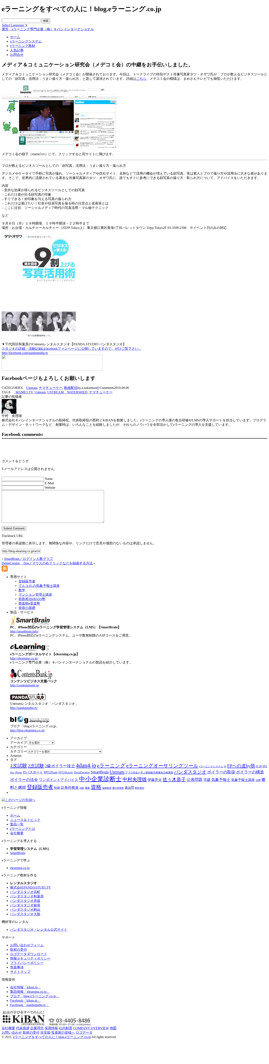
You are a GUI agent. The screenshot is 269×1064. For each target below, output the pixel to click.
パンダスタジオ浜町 (25, 892)
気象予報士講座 (243, 780)
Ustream (31, 388)
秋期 (57, 787)
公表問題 (195, 779)
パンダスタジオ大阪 (25, 914)
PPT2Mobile (65, 772)
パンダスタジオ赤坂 (25, 900)
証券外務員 (70, 787)
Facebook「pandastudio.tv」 (29, 1005)
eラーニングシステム (211, 766)
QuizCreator (82, 772)
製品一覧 (17, 824)
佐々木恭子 (174, 779)
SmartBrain (100, 772)
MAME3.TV (24, 392)
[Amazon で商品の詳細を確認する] (39, 337)
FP (225, 766)
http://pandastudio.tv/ (24, 708)
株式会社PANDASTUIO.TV (30, 887)
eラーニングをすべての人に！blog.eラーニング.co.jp (52, 1037)
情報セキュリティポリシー (30, 958)
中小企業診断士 (100, 779)
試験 (81, 788)
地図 (113, 1028)
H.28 (259, 766)
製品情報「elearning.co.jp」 (30, 991)
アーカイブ (18, 742)
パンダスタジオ (190, 771)
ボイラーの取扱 (221, 772)
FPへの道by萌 (241, 765)
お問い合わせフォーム (27, 945)
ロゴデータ (84, 1032)
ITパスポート (33, 772)
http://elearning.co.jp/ (24, 658)
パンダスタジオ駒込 (25, 909)
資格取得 (106, 788)
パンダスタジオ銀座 (25, 905)
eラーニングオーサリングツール (162, 765)
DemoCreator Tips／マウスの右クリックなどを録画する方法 (47, 563)
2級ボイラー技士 (60, 766)
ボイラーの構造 (250, 772)
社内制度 (65, 1028)
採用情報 (51, 1028)
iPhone (18, 772)
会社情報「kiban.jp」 (25, 987)
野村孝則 (139, 788)
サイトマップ (20, 971)
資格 (96, 787)
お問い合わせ (12, 1032)
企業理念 (37, 1028)
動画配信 (71, 388)
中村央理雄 (135, 779)
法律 (258, 780)
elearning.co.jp (20, 868)
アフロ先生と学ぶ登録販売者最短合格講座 (149, 772)
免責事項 (17, 967)
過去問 (129, 787)
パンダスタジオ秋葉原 (27, 896)
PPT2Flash (51, 772)
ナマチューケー (50, 388)
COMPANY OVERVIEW (91, 1028)
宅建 (207, 780)
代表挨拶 (22, 1028)
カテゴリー (18, 751)
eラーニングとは (22, 828)
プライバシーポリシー (27, 963)
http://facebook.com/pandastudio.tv (25, 353)
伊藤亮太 (155, 780)
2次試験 (36, 765)
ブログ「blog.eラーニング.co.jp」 (34, 996)
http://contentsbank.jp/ (24, 685)
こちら (141, 78)
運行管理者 (118, 788)
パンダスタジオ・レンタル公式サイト (38, 929)
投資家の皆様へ (63, 1032)
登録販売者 (40, 787)
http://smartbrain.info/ (24, 631)
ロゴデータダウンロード (28, 954)
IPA (264, 766)
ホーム (15, 815)
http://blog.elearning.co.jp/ (27, 730)
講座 (87, 787)
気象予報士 (220, 780)
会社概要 (17, 833)
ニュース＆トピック (25, 820)
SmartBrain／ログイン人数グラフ (28, 559)
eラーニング (111, 765)
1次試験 (18, 765)
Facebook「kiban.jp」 (25, 1000)
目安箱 (45, 1032)
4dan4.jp (86, 765)
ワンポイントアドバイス (58, 780)
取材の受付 (18, 949)
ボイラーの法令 (24, 779)
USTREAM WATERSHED (67, 392)
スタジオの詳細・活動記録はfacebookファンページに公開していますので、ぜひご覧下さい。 (72, 348)
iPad (12, 773)
